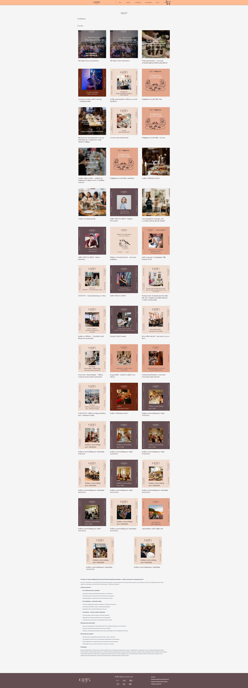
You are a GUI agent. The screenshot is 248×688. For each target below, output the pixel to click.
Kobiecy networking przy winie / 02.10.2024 (153, 453)
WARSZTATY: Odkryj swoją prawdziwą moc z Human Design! (92, 414)
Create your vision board (119, 138)
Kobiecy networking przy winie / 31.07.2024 (90, 530)
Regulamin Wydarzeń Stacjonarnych (160, 679)
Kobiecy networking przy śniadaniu (147, 567)
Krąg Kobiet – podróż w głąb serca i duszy (122, 376)
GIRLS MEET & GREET (118, 296)
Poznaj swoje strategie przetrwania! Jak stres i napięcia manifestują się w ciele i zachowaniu (155, 298)
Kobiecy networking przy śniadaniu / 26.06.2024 (99, 568)
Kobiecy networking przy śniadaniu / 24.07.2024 (123, 530)
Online (128, 2)
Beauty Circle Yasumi (118, 336)
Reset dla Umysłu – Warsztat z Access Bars (155, 337)
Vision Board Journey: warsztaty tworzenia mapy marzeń (153, 376)
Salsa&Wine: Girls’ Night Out (152, 529)
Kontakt (153, 677)
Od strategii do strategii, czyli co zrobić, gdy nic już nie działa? (153, 220)
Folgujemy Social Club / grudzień (122, 178)
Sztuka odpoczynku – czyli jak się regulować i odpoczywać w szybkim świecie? (91, 180)
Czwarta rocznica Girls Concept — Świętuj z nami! (90, 100)
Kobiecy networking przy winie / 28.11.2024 (153, 414)
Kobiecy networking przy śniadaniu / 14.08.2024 (155, 491)
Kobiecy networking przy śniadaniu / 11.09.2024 (91, 491)
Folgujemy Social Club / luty (152, 99)
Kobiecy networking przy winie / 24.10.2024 (121, 453)
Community (138, 2)
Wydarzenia (148, 2)
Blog (157, 2)
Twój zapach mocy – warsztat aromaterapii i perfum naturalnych (154, 62)
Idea (120, 2)
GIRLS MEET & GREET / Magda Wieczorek (121, 220)
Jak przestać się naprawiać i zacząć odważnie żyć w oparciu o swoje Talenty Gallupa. (91, 140)
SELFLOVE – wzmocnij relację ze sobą (92, 296)
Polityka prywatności (156, 684)
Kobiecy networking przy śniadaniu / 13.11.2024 (91, 453)
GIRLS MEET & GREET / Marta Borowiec (89, 258)
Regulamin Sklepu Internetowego (159, 681)
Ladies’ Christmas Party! (151, 178)
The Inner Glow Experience (120, 61)
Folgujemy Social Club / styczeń (153, 138)
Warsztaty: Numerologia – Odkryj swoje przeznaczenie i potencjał (90, 376)
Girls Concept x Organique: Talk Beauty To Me (154, 258)
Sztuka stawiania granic (87, 219)
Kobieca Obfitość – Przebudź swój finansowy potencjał (91, 337)
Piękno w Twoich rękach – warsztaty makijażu (123, 258)
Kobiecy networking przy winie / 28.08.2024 (121, 491)
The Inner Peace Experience (88, 61)
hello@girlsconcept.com (124, 677)
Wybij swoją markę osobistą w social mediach (123, 100)
